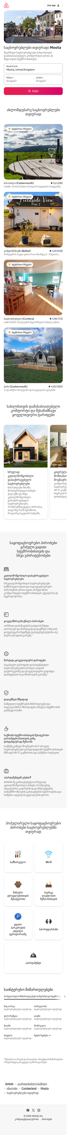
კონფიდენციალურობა (27, 1119)
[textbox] (18, 81)
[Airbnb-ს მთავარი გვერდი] (6, 5)
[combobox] (33, 70)
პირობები (47, 1119)
